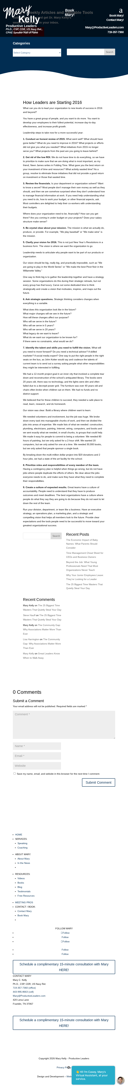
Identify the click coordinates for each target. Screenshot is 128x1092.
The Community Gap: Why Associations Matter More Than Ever (42, 629)
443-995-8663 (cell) (23, 991)
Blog (20, 887)
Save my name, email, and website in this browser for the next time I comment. (58, 773)
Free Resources (26, 895)
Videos (21, 878)
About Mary (24, 858)
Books (21, 882)
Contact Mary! (115, 20)
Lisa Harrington (31, 639)
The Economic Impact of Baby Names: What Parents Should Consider (82, 544)
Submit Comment (99, 782)
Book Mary (23, 915)
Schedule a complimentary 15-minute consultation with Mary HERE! (64, 967)
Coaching (23, 847)
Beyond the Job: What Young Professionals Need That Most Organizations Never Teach (82, 566)
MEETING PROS (24, 902)
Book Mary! (69, 12)
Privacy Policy (64, 1067)
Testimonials (24, 891)
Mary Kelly (28, 653)
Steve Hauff (29, 615)
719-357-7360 (116, 32)
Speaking (22, 843)
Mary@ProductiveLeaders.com (104, 27)
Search (109, 52)
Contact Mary (25, 911)
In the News (24, 863)
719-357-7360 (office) (24, 987)
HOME (18, 834)
